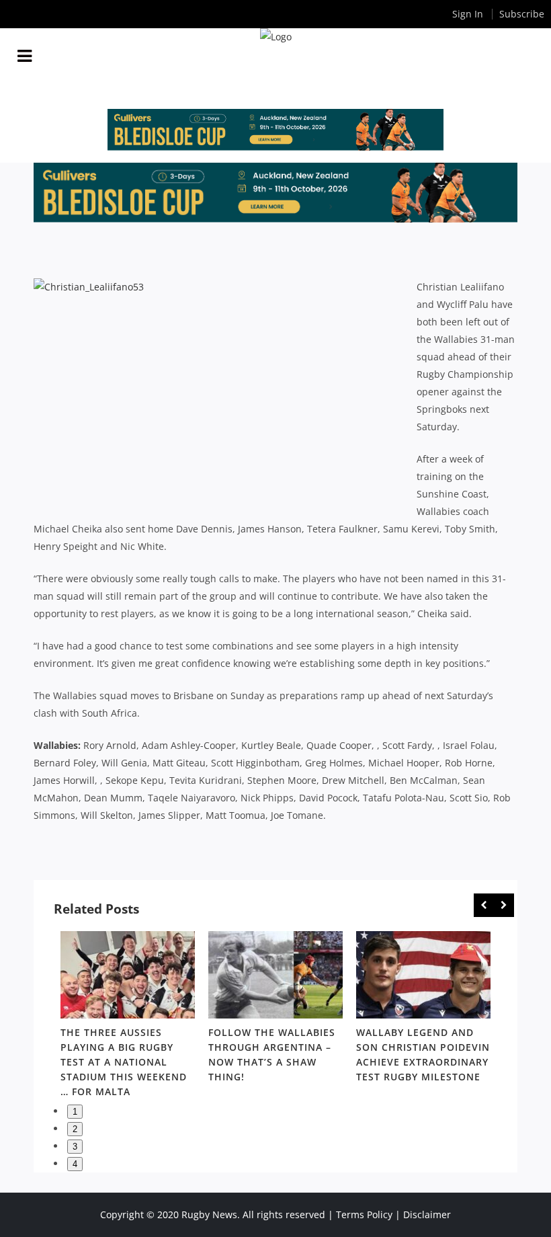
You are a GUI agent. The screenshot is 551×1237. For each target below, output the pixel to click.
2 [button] (75, 1129)
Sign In (467, 13)
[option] (127, 1017)
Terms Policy (364, 1214)
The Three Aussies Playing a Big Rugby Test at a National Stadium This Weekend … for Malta (123, 1062)
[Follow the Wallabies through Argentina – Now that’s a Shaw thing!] (275, 975)
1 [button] (75, 1112)
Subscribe (521, 13)
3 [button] (75, 1147)
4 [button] (75, 1164)
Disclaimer (427, 1214)
